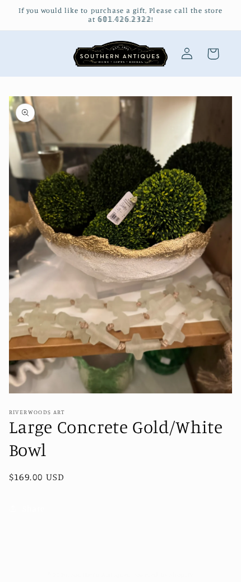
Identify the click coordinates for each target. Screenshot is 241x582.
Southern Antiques (101, 575)
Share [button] (33, 508)
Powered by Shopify (162, 575)
